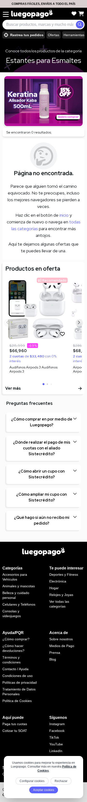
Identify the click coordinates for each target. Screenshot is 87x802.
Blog (52, 659)
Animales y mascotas (18, 586)
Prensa (54, 653)
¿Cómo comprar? (15, 639)
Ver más (13, 388)
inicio (64, 215)
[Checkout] (81, 13)
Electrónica (57, 581)
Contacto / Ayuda (15, 669)
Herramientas (74, 35)
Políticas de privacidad (19, 682)
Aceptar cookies (43, 790)
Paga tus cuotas (14, 724)
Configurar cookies (32, 781)
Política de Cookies (17, 701)
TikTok (54, 737)
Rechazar (61, 781)
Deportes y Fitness (63, 574)
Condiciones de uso (17, 676)
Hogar (54, 588)
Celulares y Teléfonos (18, 604)
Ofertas (53, 35)
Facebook (57, 731)
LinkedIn (55, 751)
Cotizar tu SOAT (14, 731)
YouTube (56, 744)
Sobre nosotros (61, 639)
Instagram (57, 724)
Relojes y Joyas (61, 595)
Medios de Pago (61, 646)
